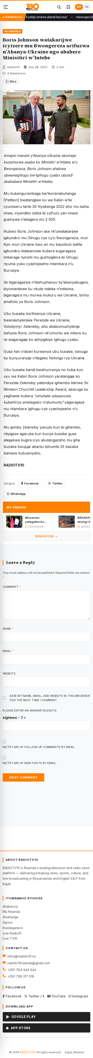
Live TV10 (10, 938)
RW (79, 6)
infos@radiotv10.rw (21, 956)
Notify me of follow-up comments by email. (39, 747)
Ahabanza (10, 906)
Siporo (8, 922)
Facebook (31, 483)
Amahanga (10, 917)
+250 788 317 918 (20, 976)
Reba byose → (46, 536)
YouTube (58, 996)
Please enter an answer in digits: (30, 710)
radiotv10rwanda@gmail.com (28, 963)
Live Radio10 (12, 933)
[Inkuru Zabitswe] (68, 6)
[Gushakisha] (58, 6)
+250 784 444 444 (21, 970)
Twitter (57, 483)
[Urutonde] (6, 7)
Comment (12, 586)
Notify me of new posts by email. (30, 763)
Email (8, 651)
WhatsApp (18, 494)
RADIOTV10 (27, 1052)
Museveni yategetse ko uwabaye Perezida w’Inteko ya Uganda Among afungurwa (36, 520)
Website (9, 673)
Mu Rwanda (11, 911)
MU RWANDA (12, 31)
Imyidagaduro (13, 928)
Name (8, 628)
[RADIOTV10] (32, 7)
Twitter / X (35, 996)
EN (86, 6)
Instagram (79, 996)
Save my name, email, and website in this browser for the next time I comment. (50, 698)
